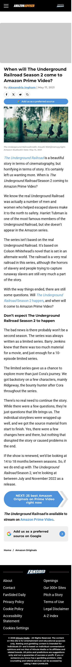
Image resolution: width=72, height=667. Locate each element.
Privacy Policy (13, 602)
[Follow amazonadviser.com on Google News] (62, 534)
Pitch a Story (53, 595)
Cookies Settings (16, 628)
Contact (9, 588)
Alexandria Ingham (22, 87)
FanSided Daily (14, 595)
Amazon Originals (26, 550)
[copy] (27, 94)
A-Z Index (51, 616)
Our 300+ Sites (55, 588)
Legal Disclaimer (56, 609)
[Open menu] (6, 5)
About (7, 581)
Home (7, 550)
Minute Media (23, 638)
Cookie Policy (13, 609)
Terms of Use (54, 602)
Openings (51, 581)
